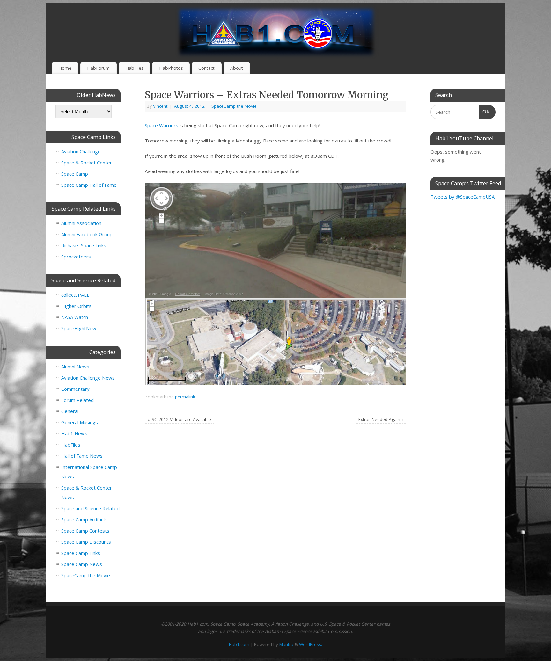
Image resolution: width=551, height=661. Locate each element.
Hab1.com (239, 644)
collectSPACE (75, 295)
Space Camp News (81, 564)
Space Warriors (161, 125)
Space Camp (74, 174)
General (69, 411)
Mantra (286, 644)
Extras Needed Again (381, 419)
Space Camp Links (80, 553)
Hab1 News (74, 433)
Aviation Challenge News (88, 377)
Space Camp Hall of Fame (89, 185)
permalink (185, 397)
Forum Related (77, 400)
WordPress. (310, 644)
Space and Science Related (90, 508)
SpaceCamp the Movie (234, 106)
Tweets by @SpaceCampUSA (462, 196)
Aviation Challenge (81, 151)
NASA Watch (74, 317)
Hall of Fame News (82, 456)
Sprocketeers (76, 256)
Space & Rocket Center (86, 162)
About (236, 68)
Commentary (75, 389)
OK (484, 111)
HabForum (98, 68)
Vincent (160, 106)
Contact (206, 68)
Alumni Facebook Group (87, 234)
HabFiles (134, 68)
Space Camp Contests (85, 530)
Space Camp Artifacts (84, 519)
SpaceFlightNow (78, 328)
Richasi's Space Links (83, 245)
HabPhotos (171, 68)
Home (64, 68)
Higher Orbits (76, 306)
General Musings (79, 422)
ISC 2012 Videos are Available (179, 419)
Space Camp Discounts (86, 542)
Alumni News (75, 366)
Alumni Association (81, 223)
